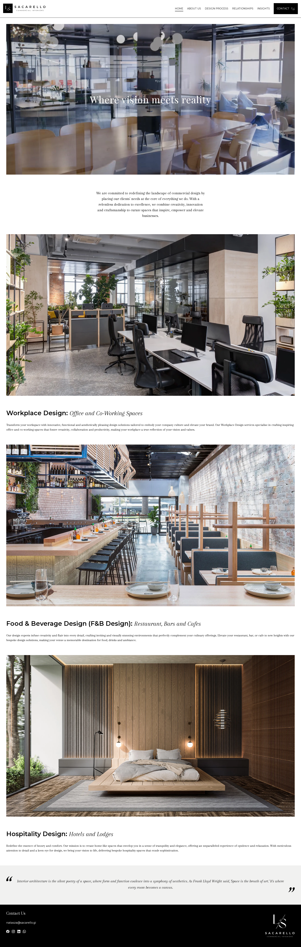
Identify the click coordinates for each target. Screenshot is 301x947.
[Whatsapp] (24, 932)
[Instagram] (13, 932)
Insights (263, 8)
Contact (283, 8)
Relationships (242, 8)
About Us (194, 8)
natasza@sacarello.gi (21, 922)
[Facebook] (7, 932)
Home (179, 8)
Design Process (216, 8)
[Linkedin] (18, 932)
